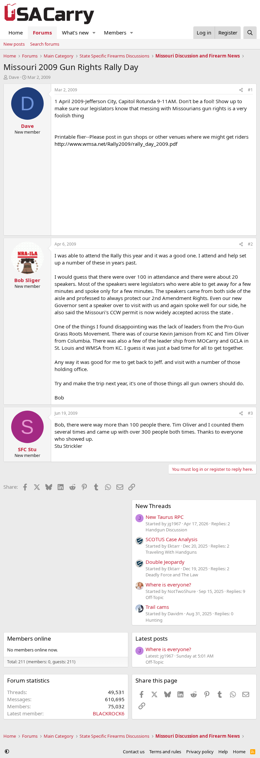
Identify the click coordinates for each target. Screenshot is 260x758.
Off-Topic (155, 597)
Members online (29, 638)
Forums (42, 32)
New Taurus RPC (164, 516)
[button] (94, 32)
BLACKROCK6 (109, 713)
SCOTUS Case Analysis (171, 539)
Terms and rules (165, 752)
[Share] (241, 90)
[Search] (250, 32)
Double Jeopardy (165, 561)
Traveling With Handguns (171, 552)
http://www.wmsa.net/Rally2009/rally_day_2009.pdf (116, 143)
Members (115, 32)
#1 (250, 90)
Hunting (154, 620)
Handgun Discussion (166, 530)
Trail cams (157, 606)
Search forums (44, 44)
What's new (75, 32)
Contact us (134, 752)
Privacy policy (200, 752)
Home (15, 32)
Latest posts (151, 638)
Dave (14, 77)
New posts (14, 44)
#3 (250, 413)
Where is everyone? (168, 584)
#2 (250, 244)
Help (223, 752)
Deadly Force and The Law (172, 575)
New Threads (153, 506)
